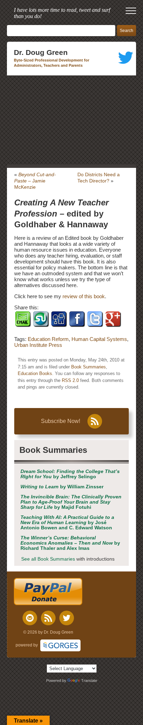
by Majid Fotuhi (70, 502)
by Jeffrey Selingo (70, 474)
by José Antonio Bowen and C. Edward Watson (67, 522)
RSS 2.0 (70, 380)
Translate (89, 680)
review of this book (83, 296)
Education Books (35, 373)
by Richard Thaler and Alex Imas (70, 543)
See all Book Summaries (48, 559)
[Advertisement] (71, 120)
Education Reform (48, 339)
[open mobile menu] (131, 11)
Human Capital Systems (99, 339)
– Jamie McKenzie (35, 181)
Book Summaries (88, 366)
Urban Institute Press (38, 345)
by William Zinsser (61, 486)
